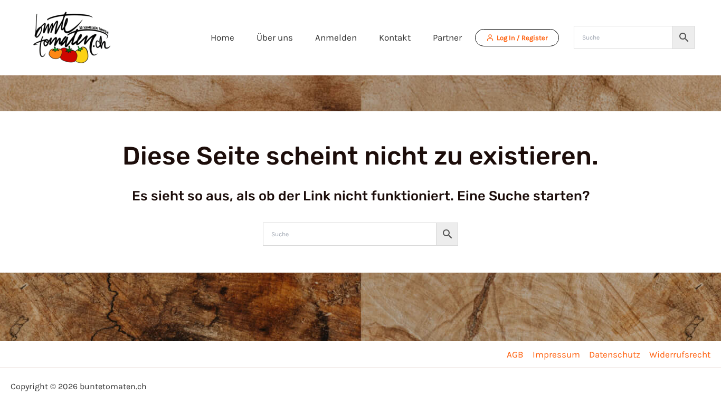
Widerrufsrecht (679, 354)
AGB (515, 354)
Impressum (556, 354)
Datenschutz (614, 354)
